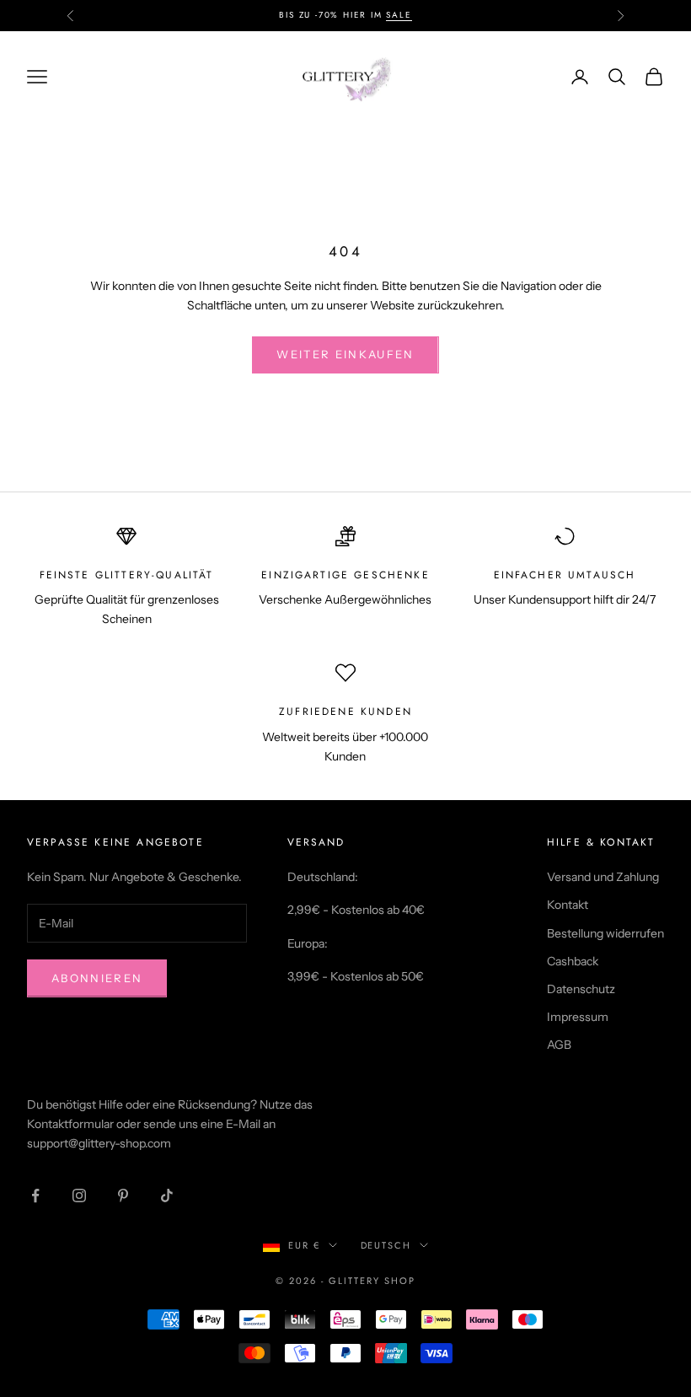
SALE (398, 14)
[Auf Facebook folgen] (35, 1195)
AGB (559, 1044)
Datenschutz (581, 989)
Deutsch (386, 1245)
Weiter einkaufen (345, 354)
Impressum (577, 1016)
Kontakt (567, 904)
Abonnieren (96, 978)
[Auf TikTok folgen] (166, 1195)
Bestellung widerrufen (605, 933)
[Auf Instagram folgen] (79, 1195)
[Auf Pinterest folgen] (123, 1195)
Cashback (572, 961)
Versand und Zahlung (603, 876)
